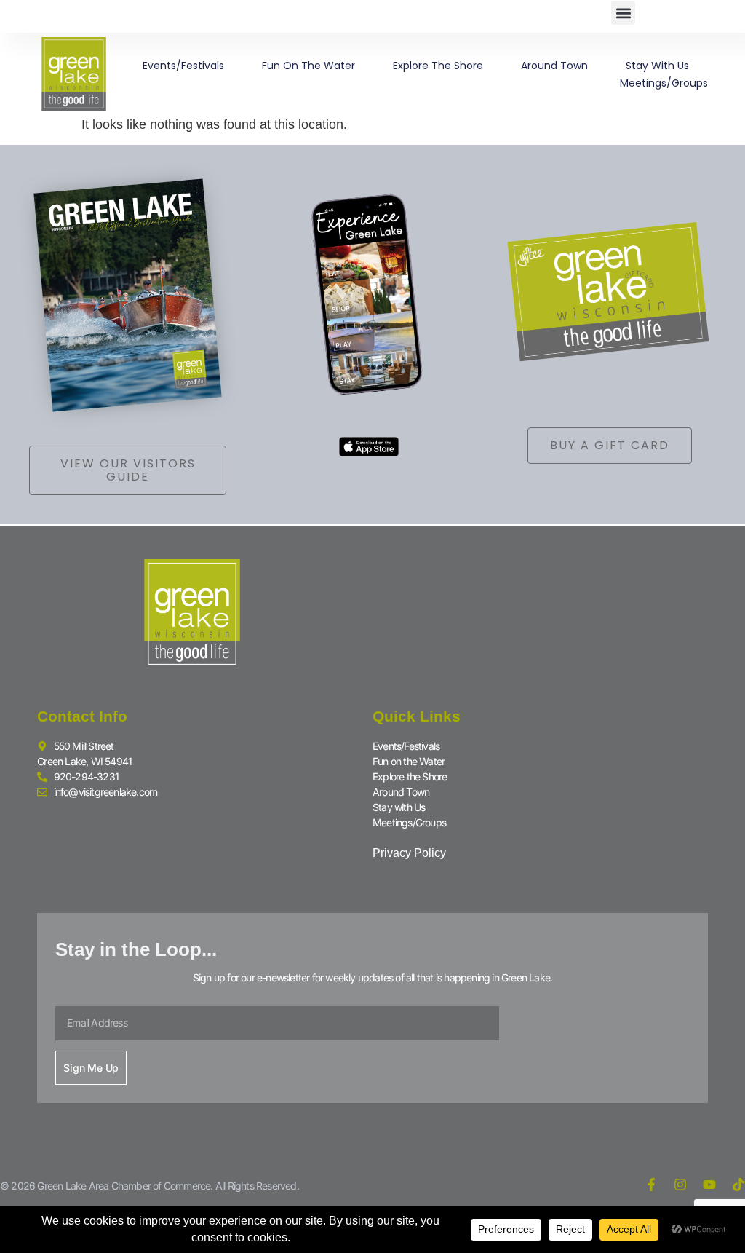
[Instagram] (680, 1184)
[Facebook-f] (651, 1184)
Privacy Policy (409, 853)
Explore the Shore (438, 65)
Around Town (554, 65)
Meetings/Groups (664, 83)
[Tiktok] (738, 1184)
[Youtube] (709, 1184)
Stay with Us (657, 65)
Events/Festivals (183, 65)
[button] (623, 13)
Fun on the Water (308, 65)
